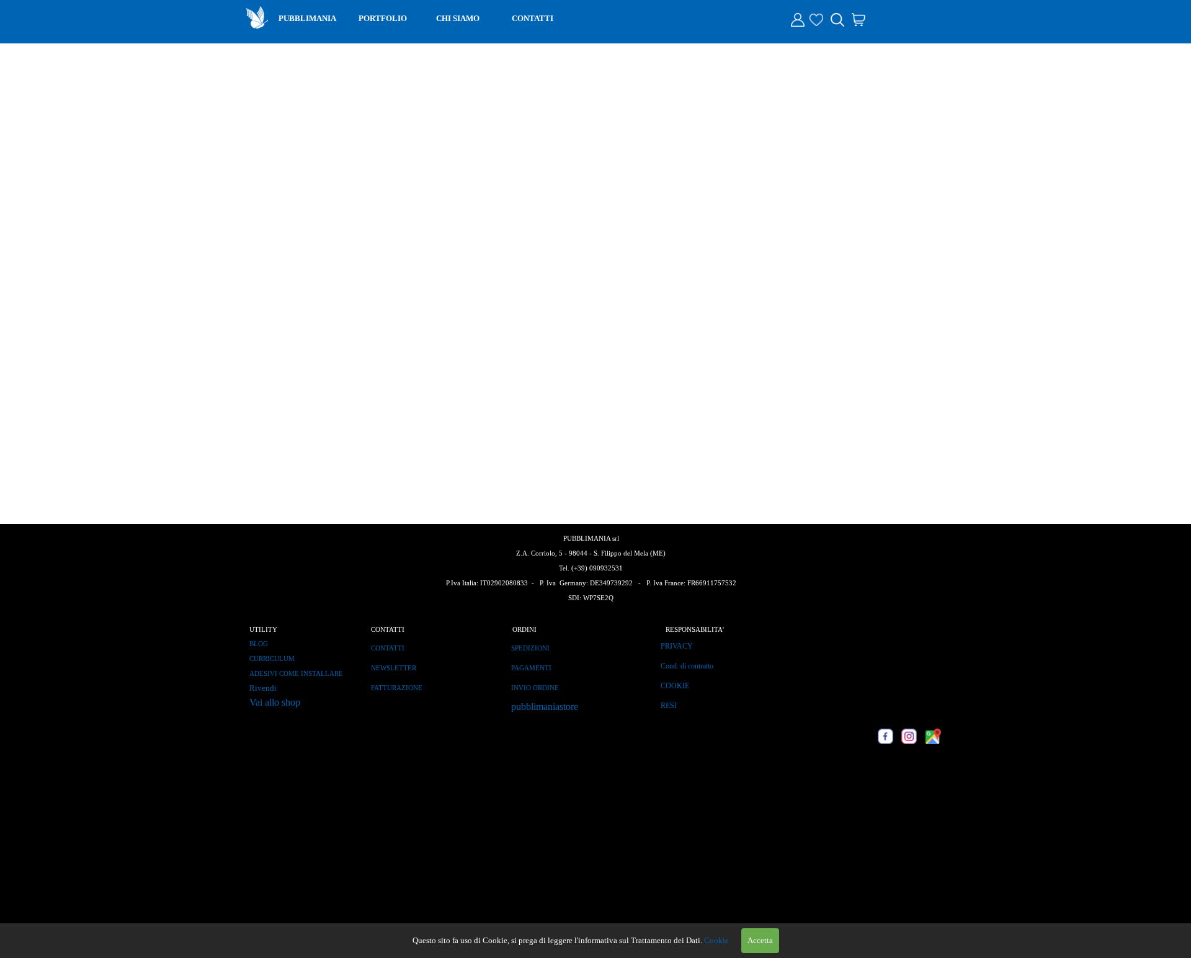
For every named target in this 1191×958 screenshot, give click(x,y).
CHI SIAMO (458, 18)
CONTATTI (532, 18)
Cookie (716, 940)
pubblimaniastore (544, 706)
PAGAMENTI (531, 668)
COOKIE (675, 685)
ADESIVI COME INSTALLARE (296, 673)
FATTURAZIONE (396, 688)
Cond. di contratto (687, 666)
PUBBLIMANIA (307, 18)
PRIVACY (677, 646)
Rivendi (263, 688)
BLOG (258, 644)
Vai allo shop (274, 702)
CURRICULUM (272, 658)
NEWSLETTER (393, 668)
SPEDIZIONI (530, 648)
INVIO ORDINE (535, 688)
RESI (669, 705)
